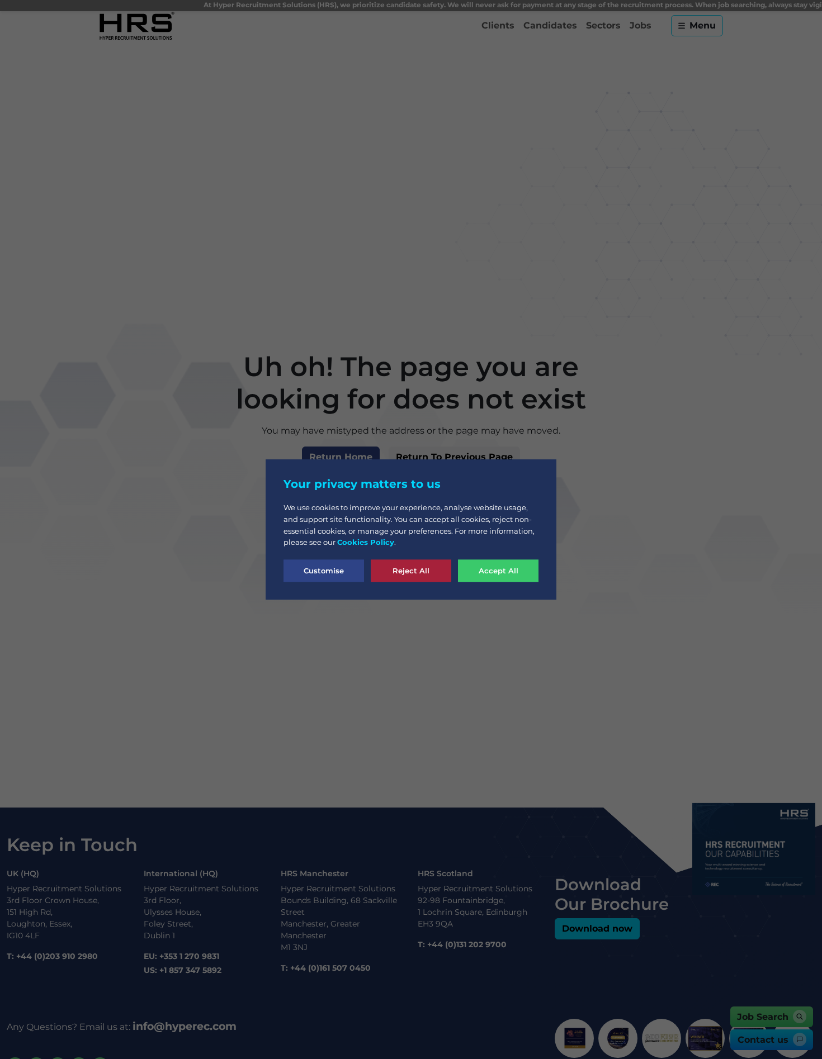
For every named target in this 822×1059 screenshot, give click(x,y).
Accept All (498, 570)
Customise (324, 570)
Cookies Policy (365, 542)
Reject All (411, 570)
